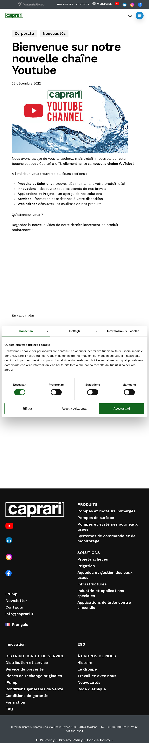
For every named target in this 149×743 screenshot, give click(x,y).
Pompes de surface (95, 517)
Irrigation (86, 565)
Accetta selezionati (74, 408)
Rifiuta (27, 408)
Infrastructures (92, 584)
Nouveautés (54, 33)
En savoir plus (23, 315)
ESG (81, 644)
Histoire (84, 662)
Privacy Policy (71, 740)
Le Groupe (87, 669)
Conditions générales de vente (34, 689)
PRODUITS (87, 504)
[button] (140, 15)
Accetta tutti (121, 408)
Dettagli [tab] (74, 331)
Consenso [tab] (26, 331)
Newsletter (16, 600)
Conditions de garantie (27, 695)
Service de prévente (24, 669)
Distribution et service (26, 662)
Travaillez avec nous (96, 675)
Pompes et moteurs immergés (106, 511)
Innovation (15, 644)
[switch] (56, 392)
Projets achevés (92, 559)
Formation (15, 702)
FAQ (9, 708)
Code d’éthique (91, 689)
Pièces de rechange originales (33, 675)
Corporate (24, 33)
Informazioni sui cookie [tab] (123, 331)
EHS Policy (45, 740)
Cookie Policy (98, 740)
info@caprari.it (19, 613)
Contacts (14, 607)
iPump (11, 594)
